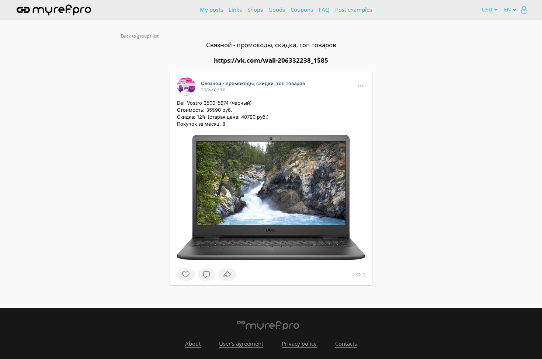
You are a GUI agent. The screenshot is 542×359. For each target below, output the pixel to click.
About (193, 343)
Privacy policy (299, 343)
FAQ (324, 9)
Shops (255, 9)
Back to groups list (140, 36)
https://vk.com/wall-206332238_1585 (271, 60)
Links (235, 9)
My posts (211, 9)
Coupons (302, 9)
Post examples (353, 9)
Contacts (346, 343)
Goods (276, 9)
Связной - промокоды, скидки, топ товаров (271, 45)
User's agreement (241, 343)
